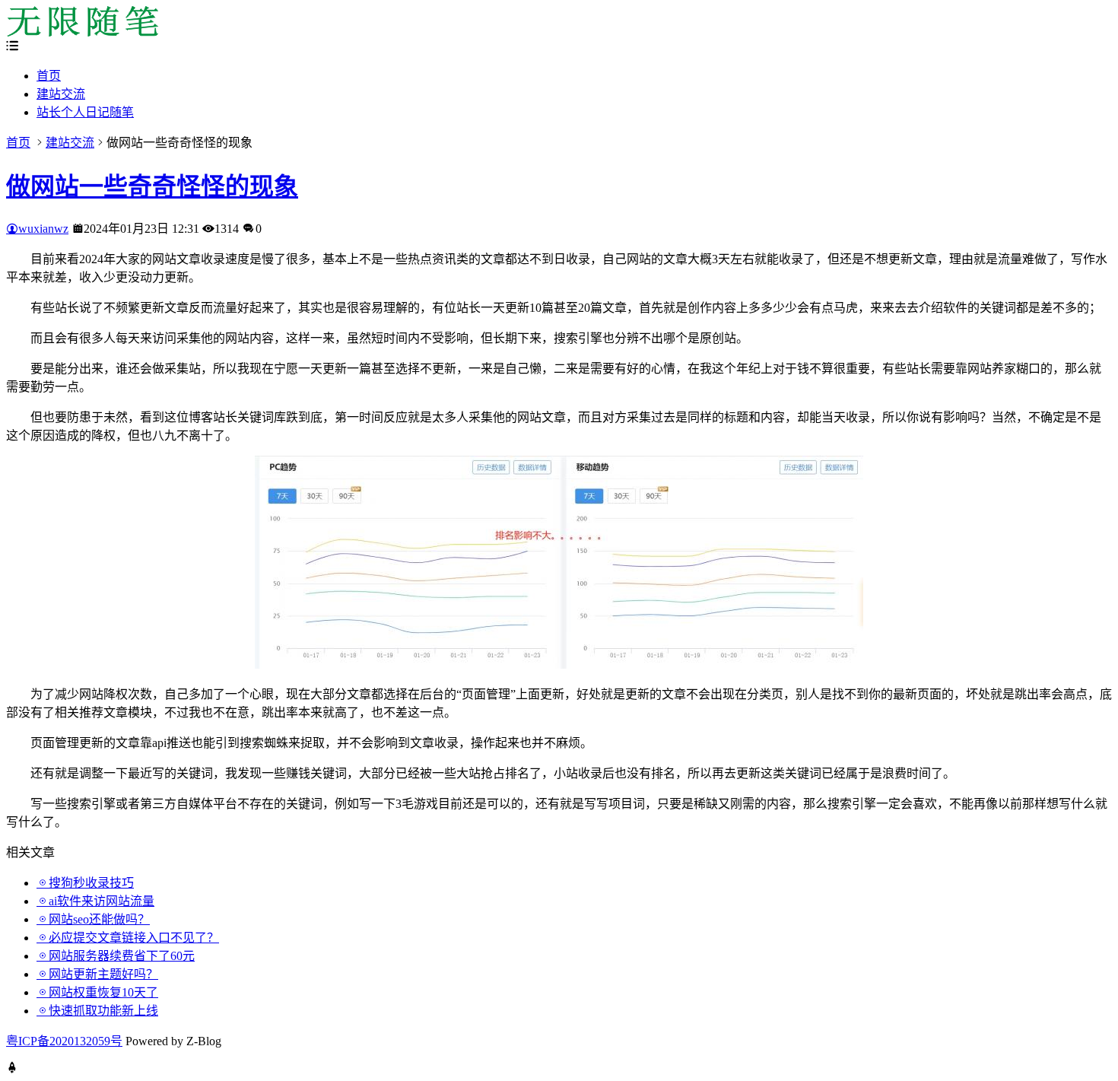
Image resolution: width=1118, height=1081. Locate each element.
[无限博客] (82, 32)
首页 (49, 75)
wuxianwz (43, 228)
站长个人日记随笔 (85, 112)
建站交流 (61, 93)
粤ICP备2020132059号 (64, 1041)
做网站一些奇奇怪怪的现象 (152, 186)
